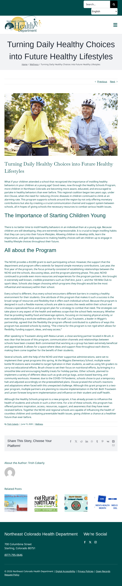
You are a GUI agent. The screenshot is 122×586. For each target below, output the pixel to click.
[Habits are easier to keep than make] (15, 503)
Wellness (39, 424)
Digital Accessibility (65, 571)
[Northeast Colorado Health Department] (24, 25)
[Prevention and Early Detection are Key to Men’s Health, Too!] (106, 503)
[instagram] (95, 542)
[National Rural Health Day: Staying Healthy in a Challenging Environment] (46, 503)
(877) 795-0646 (13, 555)
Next (112, 81)
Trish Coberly (13, 424)
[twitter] (90, 542)
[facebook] (85, 542)
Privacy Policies (85, 571)
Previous (102, 81)
